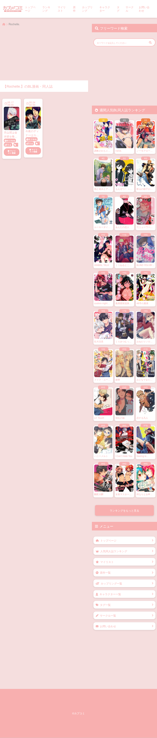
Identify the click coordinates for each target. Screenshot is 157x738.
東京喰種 (11, 140)
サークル (130, 8)
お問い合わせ (144, 8)
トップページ (30, 8)
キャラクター (104, 8)
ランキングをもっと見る (124, 510)
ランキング (46, 8)
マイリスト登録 (12, 152)
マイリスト (62, 8)
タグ (118, 8)
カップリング (87, 8)
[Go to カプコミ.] (3, 24)
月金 (9, 144)
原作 (74, 8)
